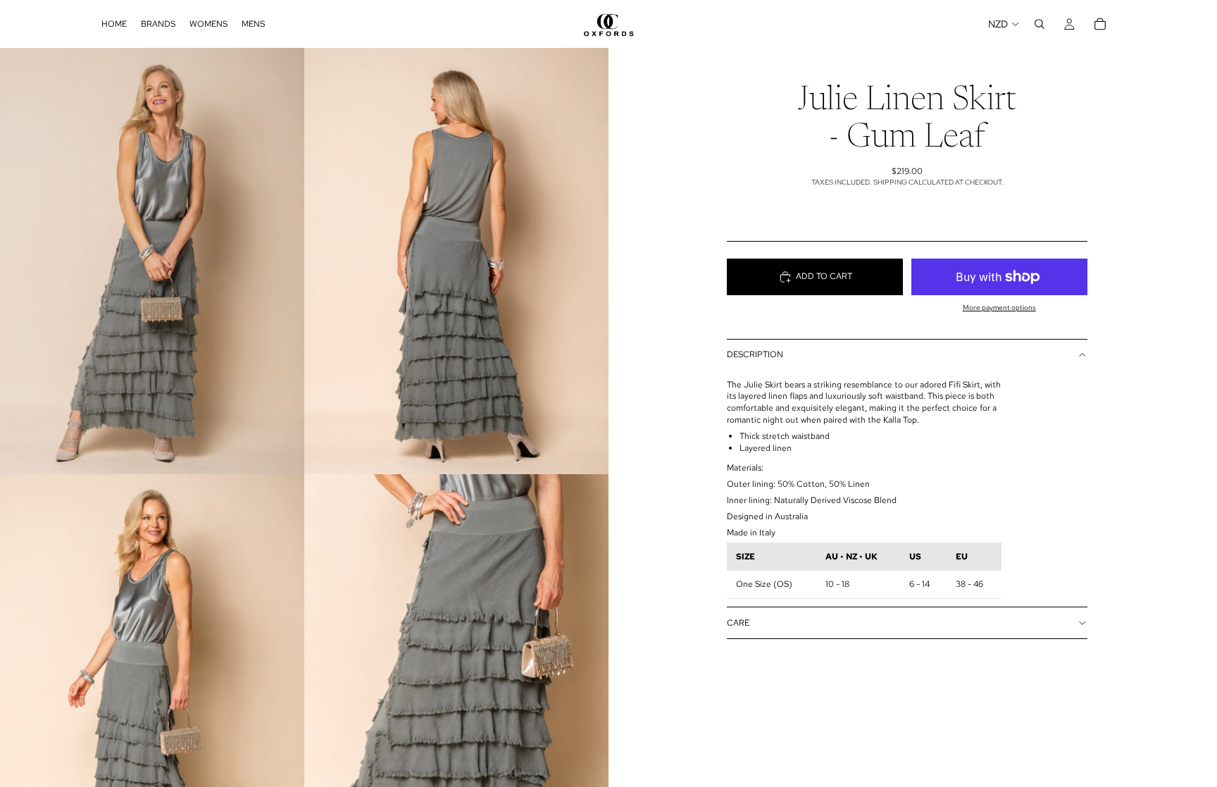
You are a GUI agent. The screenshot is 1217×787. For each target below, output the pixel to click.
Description (755, 354)
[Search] (1039, 23)
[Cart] (1100, 23)
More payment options (999, 307)
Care (738, 622)
